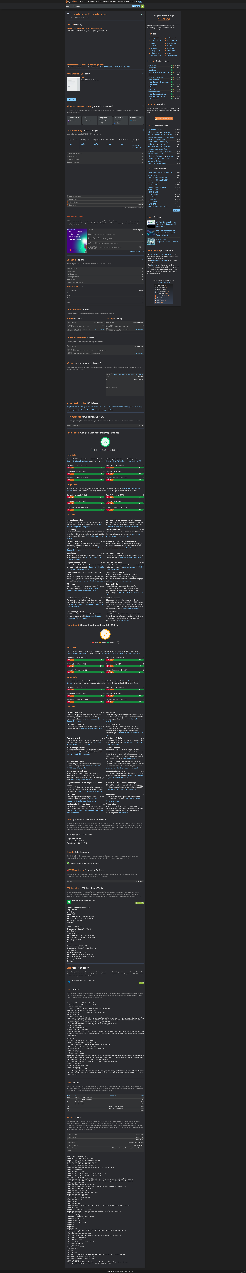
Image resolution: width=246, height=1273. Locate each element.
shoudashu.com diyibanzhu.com (159, 147)
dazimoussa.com (153, 80)
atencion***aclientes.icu (94, 410)
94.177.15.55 (152, 197)
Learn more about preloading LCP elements (121, 548)
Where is (84, 363)
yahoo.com (171, 51)
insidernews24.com (95, 407)
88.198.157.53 (152, 204)
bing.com (154, 48)
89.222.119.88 (152, 202)
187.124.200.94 (153, 190)
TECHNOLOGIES (133, 1)
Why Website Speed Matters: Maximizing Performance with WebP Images (166, 224)
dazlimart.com (152, 65)
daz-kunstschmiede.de (155, 77)
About (131, 1271)
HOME (81, 1)
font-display (90, 536)
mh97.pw (82, 410)
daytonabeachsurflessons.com (158, 82)
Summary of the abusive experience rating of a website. (85, 342)
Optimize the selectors (131, 609)
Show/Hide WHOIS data (159, 261)
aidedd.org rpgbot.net (156, 139)
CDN (85, 118)
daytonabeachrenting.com (157, 97)
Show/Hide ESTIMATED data (161, 254)
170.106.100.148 (153, 182)
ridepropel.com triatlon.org (158, 142)
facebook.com (156, 41)
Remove (154, 265)
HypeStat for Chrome (165, 119)
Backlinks (75, 260)
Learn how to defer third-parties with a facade (122, 527)
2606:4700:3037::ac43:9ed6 (157, 178)
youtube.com (171, 38)
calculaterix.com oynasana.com (159, 132)
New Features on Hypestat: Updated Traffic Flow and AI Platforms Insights (165, 233)
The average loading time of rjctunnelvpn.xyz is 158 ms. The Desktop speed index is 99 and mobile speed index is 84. (105, 421)
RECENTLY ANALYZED (95, 1)
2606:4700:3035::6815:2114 (157, 206)
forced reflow (124, 620)
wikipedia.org (155, 53)
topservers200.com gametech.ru (160, 151)
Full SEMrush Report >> (137, 251)
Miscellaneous (135, 118)
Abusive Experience (80, 337)
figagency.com (72, 410)
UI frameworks (73, 118)
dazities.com (152, 68)
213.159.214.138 (153, 192)
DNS (73, 1082)
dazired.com (152, 70)
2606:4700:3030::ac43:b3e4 (110, 67)
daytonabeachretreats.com (157, 94)
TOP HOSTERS (105, 1)
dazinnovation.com (154, 75)
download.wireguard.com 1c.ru (159, 159)
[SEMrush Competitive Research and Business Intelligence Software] (75, 217)
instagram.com (172, 41)
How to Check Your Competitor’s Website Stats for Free (167, 242)
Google (78, 852)
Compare (137, 6)
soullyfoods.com (153, 99)
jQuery (119, 123)
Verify (78, 968)
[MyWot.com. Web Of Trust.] (69, 870)
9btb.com (106, 407)
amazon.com (171, 43)
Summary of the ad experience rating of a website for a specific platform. (91, 314)
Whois (74, 1117)
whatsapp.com (172, 56)
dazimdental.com (153, 85)
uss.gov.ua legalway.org (157, 163)
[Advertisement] (105, 48)
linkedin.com (171, 48)
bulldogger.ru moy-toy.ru (157, 144)
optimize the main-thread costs (85, 590)
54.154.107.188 (153, 194)
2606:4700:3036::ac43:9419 (157, 187)
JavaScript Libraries (119, 119)
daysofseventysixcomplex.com (158, 73)
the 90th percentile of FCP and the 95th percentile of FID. (121, 461)
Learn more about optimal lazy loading (91, 581)
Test (142, 983)
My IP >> (176, 210)
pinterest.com (156, 56)
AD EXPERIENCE (113, 1)
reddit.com (170, 46)
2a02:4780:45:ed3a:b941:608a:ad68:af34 (162, 173)
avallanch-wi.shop (136, 407)
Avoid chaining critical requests (120, 581)
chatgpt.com (155, 51)
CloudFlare (88, 121)
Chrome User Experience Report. (78, 461)
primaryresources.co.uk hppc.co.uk (161, 137)
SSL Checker (85, 888)
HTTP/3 (134, 121)
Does (87, 819)
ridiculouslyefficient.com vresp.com (161, 156)
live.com (169, 53)
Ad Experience (78, 309)
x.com (153, 43)
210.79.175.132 (152, 185)
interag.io (83, 407)
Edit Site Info (71, 99)
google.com (155, 38)
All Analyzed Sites (113, 1271)
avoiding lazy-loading (134, 558)
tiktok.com (154, 46)
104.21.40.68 (125, 67)
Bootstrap (73, 121)
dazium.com (152, 89)
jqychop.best (108, 410)
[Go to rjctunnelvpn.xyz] (107, 14)
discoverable (122, 558)
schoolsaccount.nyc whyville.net (160, 135)
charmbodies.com (154, 92)
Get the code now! (163, 282)
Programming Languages (104, 119)
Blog (121, 1271)
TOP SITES (86, 1)
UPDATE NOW (163, 19)
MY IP (140, 1)
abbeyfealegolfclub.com (119, 407)
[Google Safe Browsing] (68, 863)
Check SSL (140, 903)
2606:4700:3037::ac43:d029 (158, 180)
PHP (102, 123)
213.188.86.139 (152, 199)
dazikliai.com (152, 87)
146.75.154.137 (153, 175)
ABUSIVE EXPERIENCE (123, 1)
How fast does (85, 417)
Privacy (126, 1271)
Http (73, 989)
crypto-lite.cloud (73, 407)
